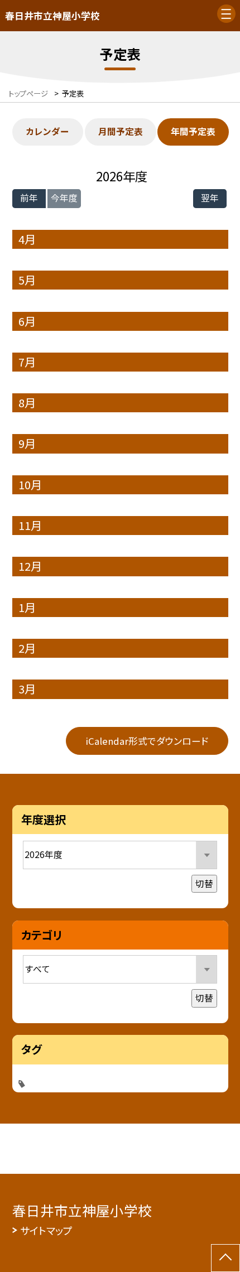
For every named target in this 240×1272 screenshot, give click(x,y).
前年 (29, 197)
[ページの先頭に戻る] (225, 1258)
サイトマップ (46, 1230)
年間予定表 (193, 131)
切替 (204, 883)
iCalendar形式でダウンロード (147, 741)
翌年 (210, 197)
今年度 (64, 197)
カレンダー (47, 131)
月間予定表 (120, 131)
